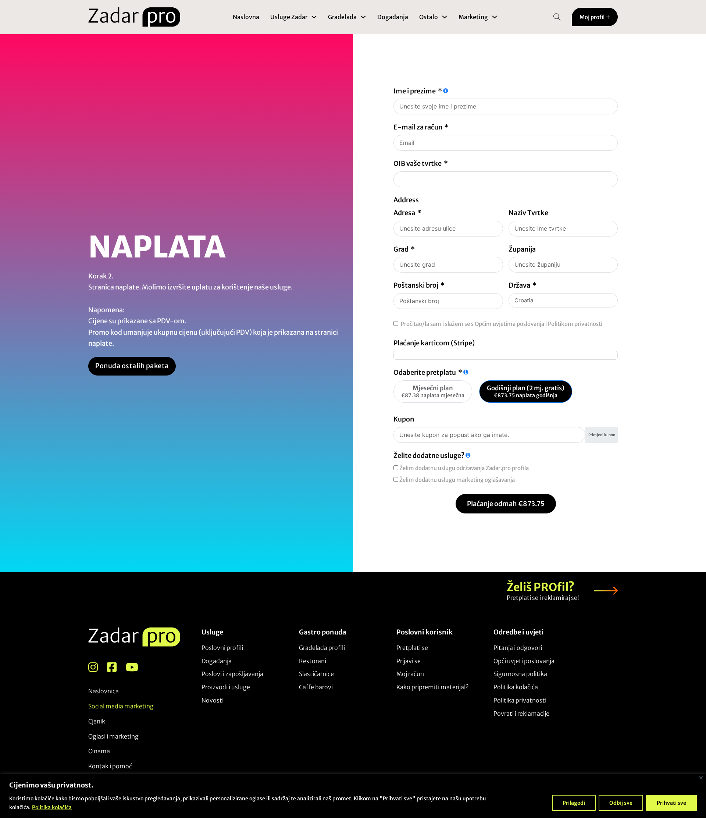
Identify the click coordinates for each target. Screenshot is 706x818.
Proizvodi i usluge (226, 687)
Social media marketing (121, 706)
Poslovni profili (222, 647)
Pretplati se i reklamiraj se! (543, 597)
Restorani (312, 661)
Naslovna (246, 17)
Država (519, 285)
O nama (99, 751)
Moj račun (410, 673)
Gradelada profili (322, 647)
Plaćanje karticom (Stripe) (434, 343)
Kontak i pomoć (110, 766)
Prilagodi (574, 803)
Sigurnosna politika (520, 673)
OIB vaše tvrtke (417, 163)
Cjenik (96, 721)
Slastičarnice (316, 673)
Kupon (403, 419)
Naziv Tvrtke (528, 213)
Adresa (404, 213)
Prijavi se (408, 661)
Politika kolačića (52, 807)
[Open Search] (557, 17)
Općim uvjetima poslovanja (509, 323)
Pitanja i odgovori (517, 647)
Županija (522, 249)
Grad (401, 249)
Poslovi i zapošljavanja (232, 673)
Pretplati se (412, 647)
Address (406, 200)
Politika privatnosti (519, 700)
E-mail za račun (417, 127)
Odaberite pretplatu (424, 372)
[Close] (701, 777)
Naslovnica (103, 691)
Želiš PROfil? (540, 587)
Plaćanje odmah (506, 503)
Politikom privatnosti (575, 323)
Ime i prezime (414, 91)
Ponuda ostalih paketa (132, 366)
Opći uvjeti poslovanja (524, 661)
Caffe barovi (316, 687)
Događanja (392, 17)
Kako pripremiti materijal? (432, 687)
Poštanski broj (415, 285)
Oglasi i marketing (113, 736)
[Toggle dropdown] (314, 17)
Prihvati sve (671, 803)
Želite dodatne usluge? (428, 455)
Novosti (213, 700)
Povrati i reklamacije (521, 713)
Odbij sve (620, 803)
